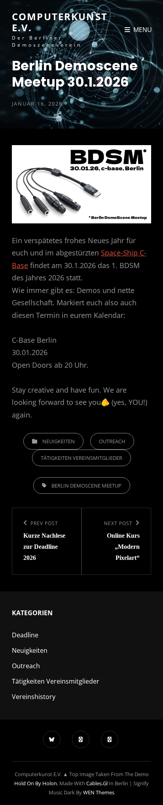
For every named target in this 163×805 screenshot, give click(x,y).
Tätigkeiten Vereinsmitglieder (81, 457)
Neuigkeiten (58, 441)
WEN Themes (98, 792)
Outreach (112, 441)
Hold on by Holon (35, 783)
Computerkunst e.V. (60, 22)
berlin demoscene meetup (86, 485)
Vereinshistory (33, 696)
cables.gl (97, 783)
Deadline (25, 635)
